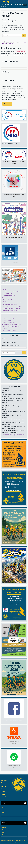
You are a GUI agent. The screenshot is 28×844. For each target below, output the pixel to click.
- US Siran (4, 328)
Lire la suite (7, 103)
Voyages (4, 834)
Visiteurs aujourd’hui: (8, 342)
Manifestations (6, 815)
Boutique (4, 780)
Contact (3, 789)
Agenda (4, 827)
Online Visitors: (6, 338)
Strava (3, 794)
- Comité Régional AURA (9, 295)
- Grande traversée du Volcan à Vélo (11, 306)
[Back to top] (24, 840)
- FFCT (4, 290)
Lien (3, 812)
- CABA (4, 301)
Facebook (4, 791)
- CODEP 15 (5, 297)
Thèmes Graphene (14, 842)
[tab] (14, 803)
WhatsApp (4, 797)
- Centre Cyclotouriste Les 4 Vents (11, 291)
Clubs (3, 810)
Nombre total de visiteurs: (9, 345)
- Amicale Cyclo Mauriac (8, 322)
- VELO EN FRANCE (7, 293)
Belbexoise (6, 72)
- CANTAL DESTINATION (9, 305)
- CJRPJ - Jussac (6, 320)
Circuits (3, 786)
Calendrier (4, 782)
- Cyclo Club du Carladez (9, 330)
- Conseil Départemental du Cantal (11, 303)
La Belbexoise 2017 (10, 61)
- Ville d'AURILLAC (7, 299)
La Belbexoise (8, 80)
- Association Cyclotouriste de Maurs (12, 324)
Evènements (5, 829)
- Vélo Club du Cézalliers (8, 318)
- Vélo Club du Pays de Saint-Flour (11, 326)
